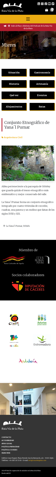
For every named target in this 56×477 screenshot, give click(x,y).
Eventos (42, 95)
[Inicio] (12, 7)
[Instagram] (42, 3)
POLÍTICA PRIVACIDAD (10, 447)
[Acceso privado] (47, 9)
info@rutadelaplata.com (37, 460)
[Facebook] (46, 3)
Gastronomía (42, 72)
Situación (14, 72)
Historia (14, 83)
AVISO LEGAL (7, 443)
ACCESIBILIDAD (8, 440)
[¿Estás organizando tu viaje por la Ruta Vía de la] (28, 411)
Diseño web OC (6, 473)
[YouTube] (49, 3)
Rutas (42, 106)
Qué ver (14, 95)
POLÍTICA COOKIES (9, 450)
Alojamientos (14, 106)
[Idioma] (52, 10)
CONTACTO (6, 437)
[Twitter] (53, 3)
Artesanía (42, 83)
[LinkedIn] (39, 3)
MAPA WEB (6, 453)
